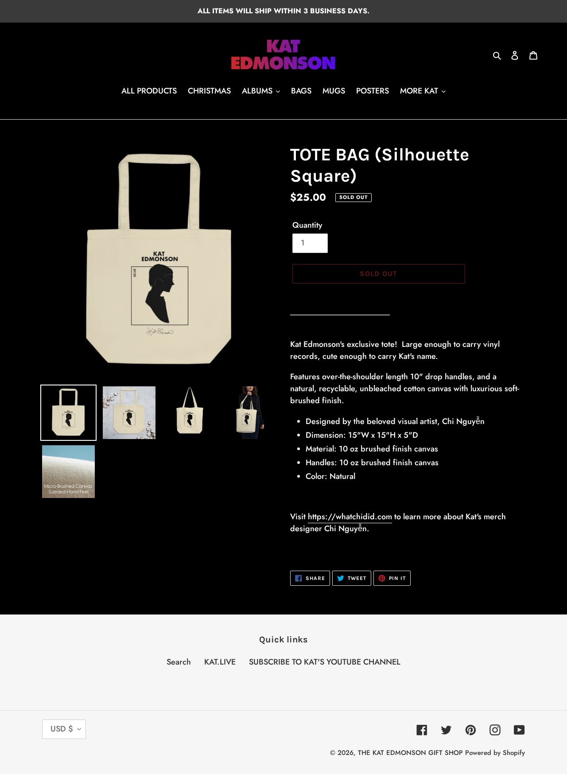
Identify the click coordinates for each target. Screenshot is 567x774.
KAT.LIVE (220, 662)
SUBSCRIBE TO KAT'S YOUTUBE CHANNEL (324, 662)
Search (179, 662)
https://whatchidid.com (350, 516)
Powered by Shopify (495, 753)
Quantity (307, 225)
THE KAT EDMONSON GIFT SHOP (410, 753)
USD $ (61, 729)
